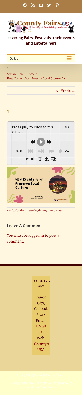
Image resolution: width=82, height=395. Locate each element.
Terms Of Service (44, 375)
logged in (36, 235)
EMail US (41, 329)
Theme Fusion (48, 387)
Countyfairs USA (44, 346)
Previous (68, 90)
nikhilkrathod (17, 210)
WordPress (33, 387)
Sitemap (60, 375)
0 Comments (57, 210)
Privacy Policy (24, 375)
